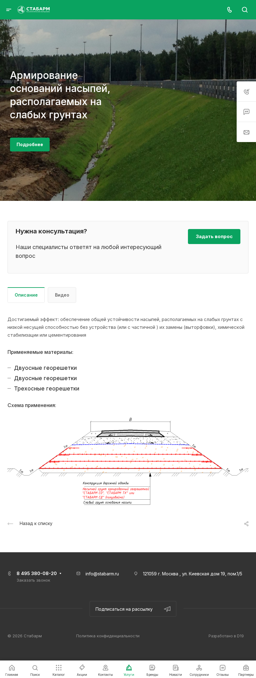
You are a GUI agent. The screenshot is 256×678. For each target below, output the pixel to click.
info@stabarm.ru (102, 573)
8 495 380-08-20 (37, 573)
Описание (26, 295)
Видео (62, 295)
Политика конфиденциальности (108, 635)
